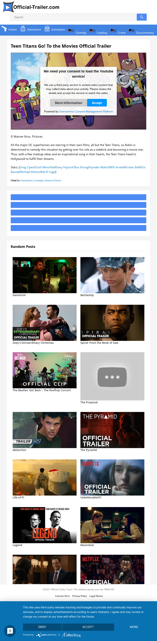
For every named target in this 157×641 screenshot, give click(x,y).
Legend (17, 545)
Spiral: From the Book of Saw (99, 343)
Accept (97, 102)
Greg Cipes (27, 167)
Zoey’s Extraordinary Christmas (33, 343)
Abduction (19, 450)
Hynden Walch (99, 167)
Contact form (62, 596)
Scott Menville (44, 167)
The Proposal (89, 402)
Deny (42, 627)
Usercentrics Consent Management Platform (86, 111)
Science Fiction (52, 180)
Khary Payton (63, 167)
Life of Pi (18, 497)
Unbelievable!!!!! (90, 497)
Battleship (87, 295)
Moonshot (87, 545)
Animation (27, 180)
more (134, 627)
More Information (68, 102)
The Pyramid (88, 450)
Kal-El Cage (48, 172)
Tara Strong (81, 167)
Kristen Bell (132, 167)
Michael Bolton (30, 172)
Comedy (38, 180)
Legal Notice (96, 596)
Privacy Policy (79, 596)
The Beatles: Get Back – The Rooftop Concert (42, 390)
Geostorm (19, 295)
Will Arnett (117, 167)
